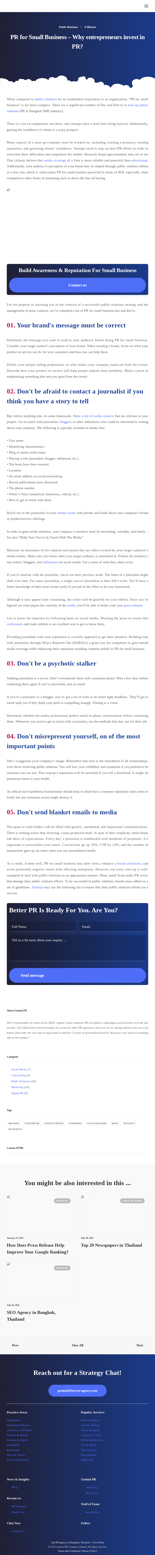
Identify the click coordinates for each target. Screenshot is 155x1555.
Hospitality (13, 1444)
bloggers (66, 422)
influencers (50, 562)
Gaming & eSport (17, 1440)
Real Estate (13, 1450)
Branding (14, 1123)
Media (115, 1123)
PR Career (92, 1493)
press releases (133, 605)
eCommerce (75, 1123)
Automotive (14, 1420)
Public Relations (68, 27)
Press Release (89, 1454)
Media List (18, 1512)
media (71, 605)
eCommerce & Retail (19, 1430)
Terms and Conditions (69, 1551)
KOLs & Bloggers (96, 1123)
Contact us (77, 285)
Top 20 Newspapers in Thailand (111, 1245)
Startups (37, 887)
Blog (14, 1487)
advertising (139, 160)
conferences (15, 624)
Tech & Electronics (18, 1459)
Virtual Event (88, 1450)
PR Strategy (15, 1129)
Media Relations (90, 1430)
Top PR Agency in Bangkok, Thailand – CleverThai (77, 1542)
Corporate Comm (91, 1435)
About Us (91, 1487)
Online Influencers (92, 1440)
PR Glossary (19, 1506)
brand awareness (129, 863)
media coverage (55, 160)
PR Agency (129, 1123)
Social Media (88, 1444)
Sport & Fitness (16, 1454)
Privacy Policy (89, 1551)
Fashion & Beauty (17, 1435)
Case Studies (91, 1512)
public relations (46, 99)
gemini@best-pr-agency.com (77, 1390)
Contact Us (18, 1531)
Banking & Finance (18, 1425)
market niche (66, 513)
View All (77, 1345)
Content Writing (54, 1123)
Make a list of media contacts (93, 416)
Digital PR (62, 1201)
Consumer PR (32, 1123)
